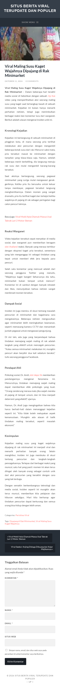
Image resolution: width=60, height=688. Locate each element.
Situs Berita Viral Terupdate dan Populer (30, 8)
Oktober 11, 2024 (14, 81)
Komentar (11, 578)
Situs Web (10, 636)
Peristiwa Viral (22, 515)
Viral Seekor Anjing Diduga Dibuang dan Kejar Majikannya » (32, 548)
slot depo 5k (36, 375)
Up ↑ (31, 682)
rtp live (51, 95)
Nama (9, 610)
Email (9, 623)
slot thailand (11, 246)
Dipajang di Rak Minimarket (22, 521)
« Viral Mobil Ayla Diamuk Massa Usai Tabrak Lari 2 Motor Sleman (27, 537)
